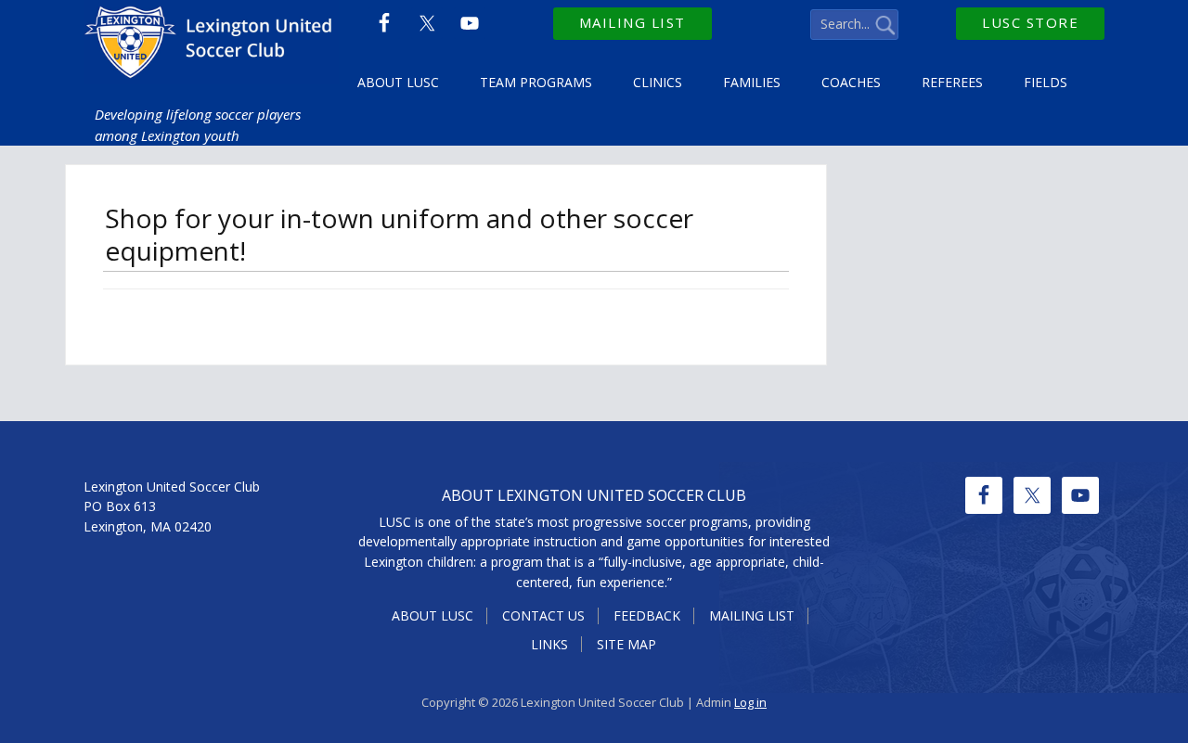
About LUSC (432, 615)
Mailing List (632, 22)
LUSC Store (1030, 22)
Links (549, 644)
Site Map (626, 644)
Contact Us (543, 615)
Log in (750, 702)
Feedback (646, 615)
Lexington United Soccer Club (211, 46)
